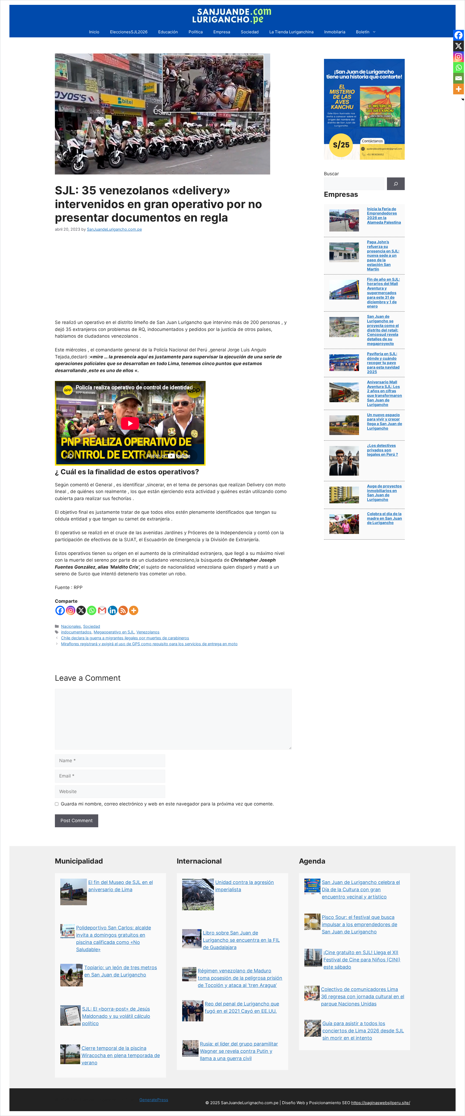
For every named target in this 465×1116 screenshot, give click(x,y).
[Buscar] (396, 183)
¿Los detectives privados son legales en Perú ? (382, 450)
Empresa (221, 31)
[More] (133, 610)
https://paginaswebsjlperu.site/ (380, 1102)
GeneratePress (153, 1099)
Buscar (331, 173)
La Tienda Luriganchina (291, 31)
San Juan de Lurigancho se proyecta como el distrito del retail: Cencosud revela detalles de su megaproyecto (383, 330)
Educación (168, 31)
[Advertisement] (173, 278)
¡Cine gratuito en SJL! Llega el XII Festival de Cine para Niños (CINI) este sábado (361, 960)
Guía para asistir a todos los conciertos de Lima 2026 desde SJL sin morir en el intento (363, 1031)
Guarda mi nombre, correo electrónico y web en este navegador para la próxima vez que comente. (167, 804)
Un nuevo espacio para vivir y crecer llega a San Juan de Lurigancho (384, 421)
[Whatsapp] (91, 610)
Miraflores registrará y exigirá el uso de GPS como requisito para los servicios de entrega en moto (149, 643)
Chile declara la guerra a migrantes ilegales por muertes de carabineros (125, 638)
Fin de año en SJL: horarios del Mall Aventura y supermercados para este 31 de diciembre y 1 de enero (383, 293)
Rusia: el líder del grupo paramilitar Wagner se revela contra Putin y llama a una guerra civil (239, 1051)
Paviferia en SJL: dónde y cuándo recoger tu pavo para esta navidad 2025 (383, 362)
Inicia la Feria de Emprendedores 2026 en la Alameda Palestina (384, 215)
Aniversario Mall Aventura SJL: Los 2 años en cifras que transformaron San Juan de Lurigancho (384, 393)
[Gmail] (102, 610)
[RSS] (123, 610)
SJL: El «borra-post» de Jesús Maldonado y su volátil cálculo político (116, 1016)
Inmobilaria (334, 31)
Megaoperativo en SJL (114, 632)
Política (196, 31)
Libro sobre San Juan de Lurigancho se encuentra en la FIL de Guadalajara (241, 940)
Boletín (362, 31)
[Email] (458, 78)
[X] (81, 610)
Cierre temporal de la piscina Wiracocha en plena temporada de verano (121, 1055)
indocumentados (76, 632)
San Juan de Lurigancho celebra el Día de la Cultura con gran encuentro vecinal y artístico (361, 889)
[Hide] (463, 99)
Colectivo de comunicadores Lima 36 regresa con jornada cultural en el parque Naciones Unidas (362, 996)
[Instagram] (70, 610)
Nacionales (71, 626)
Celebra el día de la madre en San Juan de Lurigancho (384, 518)
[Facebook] (60, 610)
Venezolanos (148, 632)
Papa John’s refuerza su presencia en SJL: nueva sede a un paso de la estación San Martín (383, 255)
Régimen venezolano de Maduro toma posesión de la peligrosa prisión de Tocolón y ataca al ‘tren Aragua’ (240, 978)
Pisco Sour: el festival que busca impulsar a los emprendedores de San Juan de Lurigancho (359, 924)
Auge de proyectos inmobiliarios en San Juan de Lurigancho (384, 493)
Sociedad (250, 31)
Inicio (94, 31)
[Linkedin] (112, 610)
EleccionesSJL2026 (128, 31)
